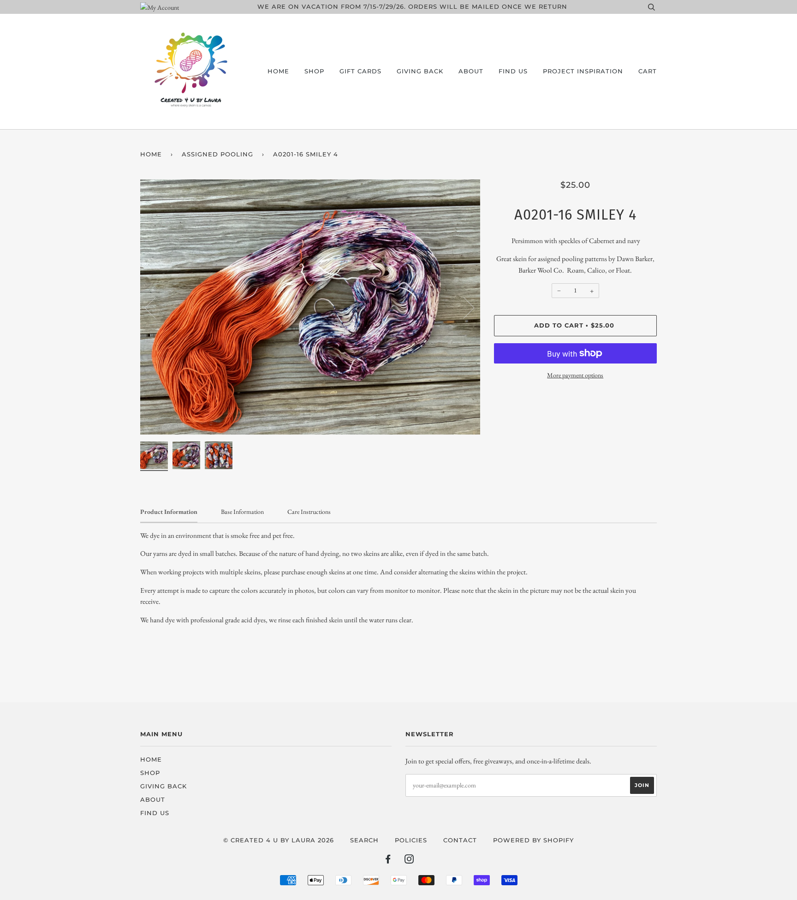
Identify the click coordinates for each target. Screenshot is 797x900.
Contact (460, 840)
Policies (411, 840)
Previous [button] (156, 307)
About (470, 71)
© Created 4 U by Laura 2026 (278, 840)
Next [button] (463, 307)
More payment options (575, 375)
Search (364, 840)
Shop (314, 71)
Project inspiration (583, 71)
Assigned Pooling (217, 154)
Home (278, 71)
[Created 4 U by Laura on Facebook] (388, 860)
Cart (647, 71)
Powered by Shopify (533, 840)
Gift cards (360, 71)
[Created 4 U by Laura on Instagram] (409, 860)
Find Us (513, 71)
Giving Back (420, 71)
